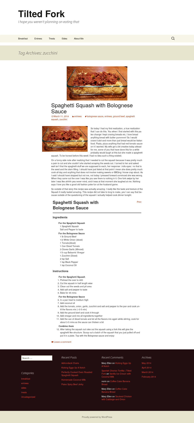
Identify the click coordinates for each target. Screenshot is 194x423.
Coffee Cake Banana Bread (116, 383)
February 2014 (149, 376)
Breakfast (23, 38)
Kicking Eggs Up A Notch (73, 367)
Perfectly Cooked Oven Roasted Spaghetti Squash (76, 374)
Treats (52, 38)
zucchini (63, 119)
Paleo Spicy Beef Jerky (72, 384)
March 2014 (147, 372)
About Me (79, 38)
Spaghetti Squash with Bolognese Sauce (92, 108)
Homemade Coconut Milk (73, 379)
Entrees (38, 38)
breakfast (25, 378)
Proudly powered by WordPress (97, 416)
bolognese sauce (95, 116)
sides (23, 387)
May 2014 (146, 363)
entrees (78, 116)
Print (139, 201)
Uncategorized (28, 396)
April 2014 (146, 367)
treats (24, 392)
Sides (64, 38)
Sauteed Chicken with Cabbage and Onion (117, 398)
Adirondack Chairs (70, 363)
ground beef (119, 116)
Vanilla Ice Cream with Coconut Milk (116, 375)
